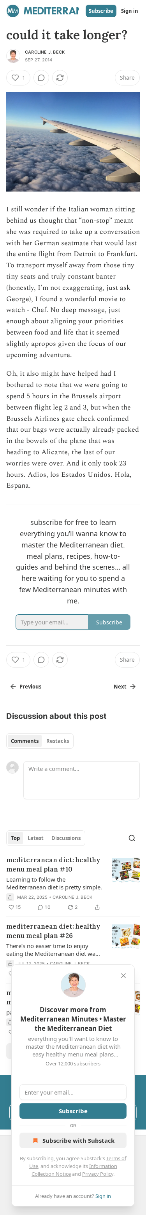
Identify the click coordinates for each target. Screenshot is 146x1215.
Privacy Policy (97, 1173)
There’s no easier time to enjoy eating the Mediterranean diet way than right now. (52, 949)
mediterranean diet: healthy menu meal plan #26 (53, 931)
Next (120, 686)
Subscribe (101, 10)
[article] (73, 883)
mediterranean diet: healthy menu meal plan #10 (53, 864)
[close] (123, 975)
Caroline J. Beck (45, 52)
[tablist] (40, 741)
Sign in (129, 10)
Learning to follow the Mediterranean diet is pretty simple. (54, 883)
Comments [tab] (25, 740)
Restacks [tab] (57, 740)
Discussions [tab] (66, 838)
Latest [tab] (36, 838)
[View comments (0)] (41, 77)
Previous (30, 686)
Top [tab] (15, 838)
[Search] (132, 838)
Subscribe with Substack (78, 1140)
